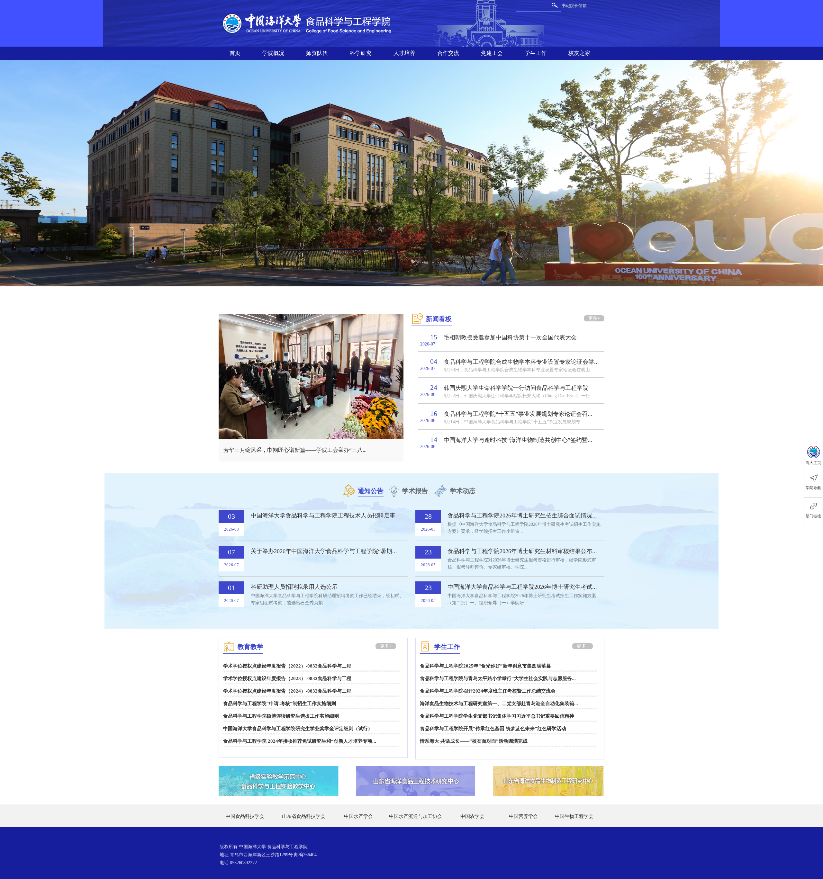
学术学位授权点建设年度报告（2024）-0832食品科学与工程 (287, 691)
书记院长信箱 (574, 5)
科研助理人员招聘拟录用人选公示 (294, 587)
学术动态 (462, 490)
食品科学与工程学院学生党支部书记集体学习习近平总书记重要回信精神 (497, 716)
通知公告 (371, 490)
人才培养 (404, 53)
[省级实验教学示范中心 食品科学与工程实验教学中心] (279, 771)
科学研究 (361, 53)
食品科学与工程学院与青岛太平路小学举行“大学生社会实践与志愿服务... (498, 678)
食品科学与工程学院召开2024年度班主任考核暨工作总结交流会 (488, 691)
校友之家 (579, 53)
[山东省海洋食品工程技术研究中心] (415, 771)
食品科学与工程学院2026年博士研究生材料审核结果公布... (522, 551)
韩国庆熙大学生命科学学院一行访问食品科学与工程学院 (516, 388)
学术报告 (415, 490)
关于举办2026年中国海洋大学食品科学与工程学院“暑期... (324, 551)
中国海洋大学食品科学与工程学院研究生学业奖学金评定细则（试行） (298, 728)
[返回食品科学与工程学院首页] (310, 13)
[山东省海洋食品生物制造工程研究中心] (548, 771)
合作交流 (448, 53)
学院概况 (273, 53)
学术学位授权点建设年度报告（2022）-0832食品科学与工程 (287, 665)
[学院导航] (813, 474)
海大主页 (813, 463)
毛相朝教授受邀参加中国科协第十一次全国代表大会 (510, 337)
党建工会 (492, 53)
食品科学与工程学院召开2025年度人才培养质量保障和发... (294, 450)
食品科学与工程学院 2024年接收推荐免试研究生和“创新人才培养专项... (299, 741)
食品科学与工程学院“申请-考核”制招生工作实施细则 (279, 703)
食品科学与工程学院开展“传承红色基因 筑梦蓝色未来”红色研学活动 (493, 728)
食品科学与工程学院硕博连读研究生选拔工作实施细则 (281, 716)
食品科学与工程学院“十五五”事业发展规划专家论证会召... (518, 414)
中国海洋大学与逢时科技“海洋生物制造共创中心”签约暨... (518, 440)
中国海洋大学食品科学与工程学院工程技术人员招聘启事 (323, 515)
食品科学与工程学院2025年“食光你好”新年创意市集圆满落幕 (485, 665)
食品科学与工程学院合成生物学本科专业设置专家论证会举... (521, 362)
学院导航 (813, 488)
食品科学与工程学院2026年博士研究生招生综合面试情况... (522, 515)
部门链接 (813, 516)
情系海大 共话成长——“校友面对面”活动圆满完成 (474, 741)
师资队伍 (317, 53)
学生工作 (536, 53)
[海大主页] (813, 450)
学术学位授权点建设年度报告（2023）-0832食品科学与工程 (287, 678)
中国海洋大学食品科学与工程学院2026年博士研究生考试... (522, 587)
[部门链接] (813, 506)
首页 (235, 53)
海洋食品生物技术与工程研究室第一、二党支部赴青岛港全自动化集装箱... (499, 703)
